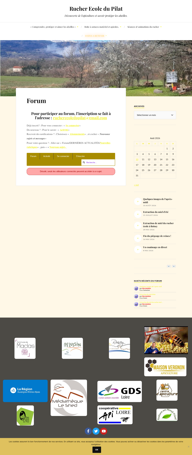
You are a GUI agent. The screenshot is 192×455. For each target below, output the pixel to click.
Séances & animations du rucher (143, 26)
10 (137, 159)
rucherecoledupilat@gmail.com (80, 117)
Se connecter (63, 156)
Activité (46, 156)
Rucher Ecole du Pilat (96, 8)
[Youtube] (103, 431)
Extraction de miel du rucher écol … (151, 302)
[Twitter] (96, 431)
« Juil (136, 184)
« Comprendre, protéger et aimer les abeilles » (53, 26)
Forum (36, 100)
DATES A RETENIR (94, 35)
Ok (96, 450)
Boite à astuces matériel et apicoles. (101, 26)
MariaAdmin (146, 288)
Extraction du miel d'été (147, 294)
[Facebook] (88, 431)
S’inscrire (80, 156)
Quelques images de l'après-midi (151, 286)
